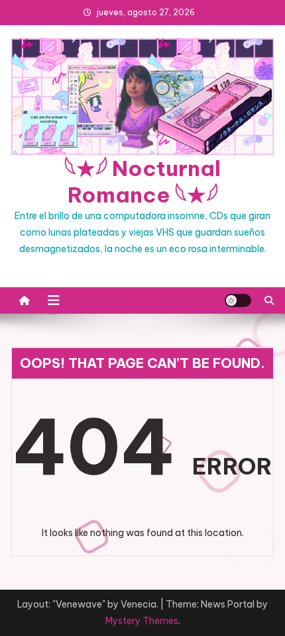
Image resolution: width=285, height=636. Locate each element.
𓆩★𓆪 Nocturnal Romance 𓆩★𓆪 (142, 181)
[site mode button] (238, 300)
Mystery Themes (141, 621)
